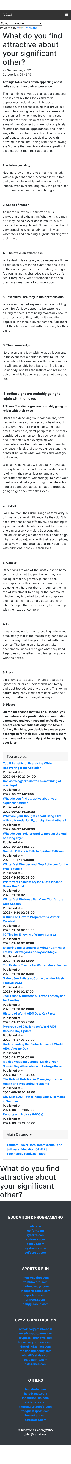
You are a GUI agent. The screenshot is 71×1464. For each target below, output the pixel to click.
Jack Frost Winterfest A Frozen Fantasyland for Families (34, 998)
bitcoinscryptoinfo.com (35, 1329)
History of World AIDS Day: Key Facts (29, 1013)
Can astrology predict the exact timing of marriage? (32, 783)
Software (13, 1149)
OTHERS (41, 1149)
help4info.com (35, 1389)
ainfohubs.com (35, 1420)
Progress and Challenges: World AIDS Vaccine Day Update (30, 1029)
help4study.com (35, 1393)
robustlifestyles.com (35, 1355)
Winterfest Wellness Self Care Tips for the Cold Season (33, 902)
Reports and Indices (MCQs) (23, 1114)
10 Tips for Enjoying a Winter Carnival (29, 934)
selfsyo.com (35, 1244)
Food (58, 1145)
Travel (23, 1145)
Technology (15, 1153)
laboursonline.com (35, 1398)
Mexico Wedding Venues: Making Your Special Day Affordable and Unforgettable (32, 1064)
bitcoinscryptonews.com (35, 1342)
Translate (30, 28)
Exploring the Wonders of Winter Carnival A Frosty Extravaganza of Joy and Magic (34, 950)
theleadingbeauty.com (36, 1351)
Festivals (30, 1153)
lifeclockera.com (35, 1415)
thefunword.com (35, 1282)
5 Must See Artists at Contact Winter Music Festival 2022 (34, 980)
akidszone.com (35, 1402)
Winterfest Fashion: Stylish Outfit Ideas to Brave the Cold (32, 884)
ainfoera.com (35, 1299)
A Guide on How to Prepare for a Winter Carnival (31, 919)
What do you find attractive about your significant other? (30, 801)
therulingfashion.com (35, 1346)
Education (27, 1149)
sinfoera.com (35, 1239)
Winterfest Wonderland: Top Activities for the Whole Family (35, 866)
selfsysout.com (36, 1252)
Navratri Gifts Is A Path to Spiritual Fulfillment (35, 851)
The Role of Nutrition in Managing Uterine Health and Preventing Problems (32, 1081)
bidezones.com (36, 1364)
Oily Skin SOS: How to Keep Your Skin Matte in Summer (34, 1099)
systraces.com (35, 1248)
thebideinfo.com (35, 1359)
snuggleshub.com (35, 1304)
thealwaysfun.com (35, 1277)
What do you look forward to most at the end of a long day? (35, 836)
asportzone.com (35, 1295)
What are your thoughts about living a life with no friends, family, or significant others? (34, 818)
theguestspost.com (35, 1411)
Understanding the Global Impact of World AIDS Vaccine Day (33, 1046)
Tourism (12, 1145)
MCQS (7, 14)
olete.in (35, 1226)
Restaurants (46, 1145)
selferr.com (35, 1230)
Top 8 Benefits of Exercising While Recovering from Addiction (27, 766)
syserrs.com (36, 1235)
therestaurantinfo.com (35, 1406)
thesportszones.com (35, 1291)
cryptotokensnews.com (36, 1338)
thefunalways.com (35, 1286)
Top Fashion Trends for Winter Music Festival (35, 965)
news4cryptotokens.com (35, 1333)
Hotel (32, 1145)
